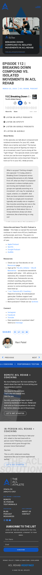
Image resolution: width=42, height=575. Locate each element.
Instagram (12, 312)
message (19, 323)
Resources (12, 265)
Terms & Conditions (22, 560)
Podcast (34, 88)
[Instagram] (4, 520)
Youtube (11, 317)
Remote (7, 499)
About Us (26, 511)
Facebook (11, 315)
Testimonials (10, 504)
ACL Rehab (24, 88)
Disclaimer (35, 560)
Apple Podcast (13, 244)
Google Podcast (14, 249)
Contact (26, 514)
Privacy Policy (8, 560)
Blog (6, 511)
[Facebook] (7, 520)
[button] (15, 332)
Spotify (10, 247)
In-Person (9, 502)
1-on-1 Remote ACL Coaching (19, 291)
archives (35, 302)
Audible (10, 252)
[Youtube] (10, 520)
